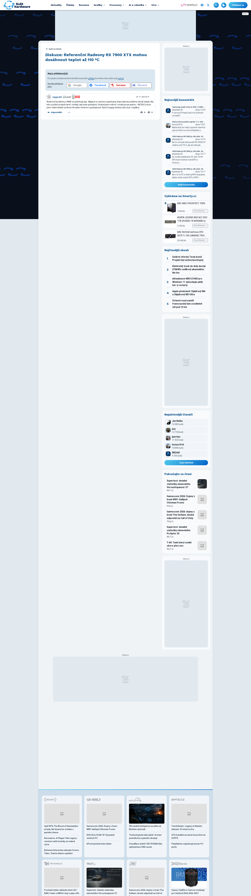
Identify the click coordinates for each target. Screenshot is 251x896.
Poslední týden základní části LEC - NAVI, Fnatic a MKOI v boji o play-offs (61, 891)
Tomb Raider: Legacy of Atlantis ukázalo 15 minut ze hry (186, 827)
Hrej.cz (170, 506)
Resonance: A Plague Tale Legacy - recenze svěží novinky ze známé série (61, 841)
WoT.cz (170, 490)
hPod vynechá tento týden (99, 844)
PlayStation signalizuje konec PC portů (187, 845)
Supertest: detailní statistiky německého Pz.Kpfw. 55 (178, 530)
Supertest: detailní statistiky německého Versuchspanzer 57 (178, 484)
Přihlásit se (238, 5)
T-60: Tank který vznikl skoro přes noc (179, 544)
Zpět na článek (55, 49)
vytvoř (121, 78)
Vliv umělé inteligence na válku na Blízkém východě (145, 827)
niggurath (57, 97)
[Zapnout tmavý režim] (223, 5)
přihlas (91, 78)
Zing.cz (170, 521)
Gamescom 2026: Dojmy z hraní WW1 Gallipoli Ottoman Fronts (181, 499)
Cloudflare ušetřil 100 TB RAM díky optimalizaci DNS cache (145, 845)
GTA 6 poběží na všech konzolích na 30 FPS (188, 836)
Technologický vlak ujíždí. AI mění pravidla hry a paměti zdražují (145, 836)
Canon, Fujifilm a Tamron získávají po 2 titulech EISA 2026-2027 (188, 891)
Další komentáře (186, 185)
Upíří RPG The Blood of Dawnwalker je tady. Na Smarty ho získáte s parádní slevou (61, 829)
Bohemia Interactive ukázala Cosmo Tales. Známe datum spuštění (61, 852)
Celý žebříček (186, 462)
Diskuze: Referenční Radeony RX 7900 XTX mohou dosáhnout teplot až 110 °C (96, 57)
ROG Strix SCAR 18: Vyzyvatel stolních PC (100, 836)
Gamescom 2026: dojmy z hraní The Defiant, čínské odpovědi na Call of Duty (181, 515)
